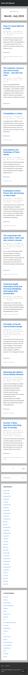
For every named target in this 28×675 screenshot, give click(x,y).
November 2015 (6, 561)
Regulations (15, 314)
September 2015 (6, 567)
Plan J (4, 58)
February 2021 (6, 490)
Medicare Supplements (14, 56)
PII (12, 314)
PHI (10, 314)
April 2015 (5, 581)
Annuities (5, 599)
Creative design (12, 225)
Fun (14, 118)
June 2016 (5, 541)
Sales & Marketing (7, 201)
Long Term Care (6, 636)
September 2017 (6, 519)
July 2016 (5, 538)
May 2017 (5, 521)
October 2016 (6, 530)
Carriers (5, 611)
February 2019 (6, 510)
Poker (10, 139)
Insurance (15, 79)
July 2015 (5, 572)
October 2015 (6, 564)
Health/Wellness (6, 628)
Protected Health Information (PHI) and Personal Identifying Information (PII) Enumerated (12, 289)
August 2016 (6, 536)
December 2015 (6, 558)
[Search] (23, 477)
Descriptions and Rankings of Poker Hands (11, 152)
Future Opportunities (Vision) (9, 333)
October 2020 (6, 493)
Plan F (21, 56)
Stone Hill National (7, 3)
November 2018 (6, 513)
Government (16, 33)
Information (11, 457)
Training (19, 334)
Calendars (5, 608)
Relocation (11, 274)
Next (23, 468)
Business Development (18, 200)
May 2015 (5, 578)
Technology (5, 653)
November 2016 (6, 527)
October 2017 (6, 516)
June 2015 (5, 575)
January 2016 (6, 555)
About (2, 665)
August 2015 (6, 570)
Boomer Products (17, 245)
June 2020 (5, 502)
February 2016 (6, 553)
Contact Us (7, 665)
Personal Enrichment (7, 642)
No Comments (9, 34)
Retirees (16, 274)
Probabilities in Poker (12, 113)
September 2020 (6, 496)
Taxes (4, 651)
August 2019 (6, 507)
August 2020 (6, 499)
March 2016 (5, 550)
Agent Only (5, 597)
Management (12, 362)
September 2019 (6, 504)
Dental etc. (5, 617)
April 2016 (5, 547)
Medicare (21, 33)
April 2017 (5, 524)
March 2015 (5, 584)
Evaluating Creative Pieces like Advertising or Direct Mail (13, 193)
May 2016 (5, 544)
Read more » (6, 52)
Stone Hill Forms (7, 648)
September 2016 (6, 533)
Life (4, 633)
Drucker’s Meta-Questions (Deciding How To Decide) (12, 425)
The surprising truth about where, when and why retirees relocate (13, 237)
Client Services (6, 614)
